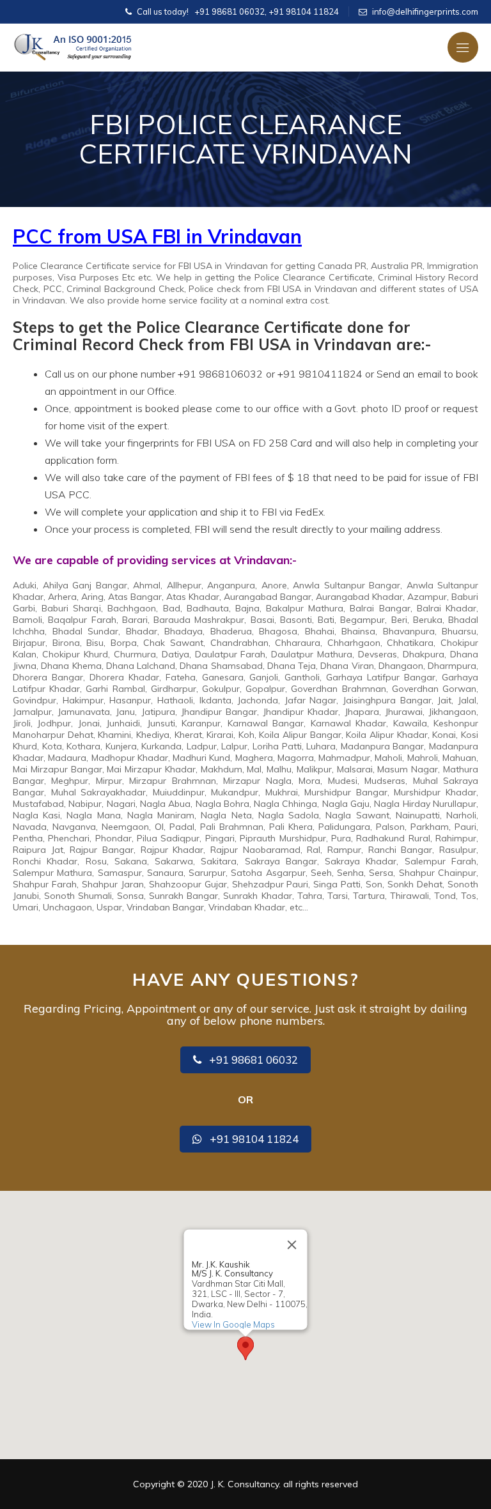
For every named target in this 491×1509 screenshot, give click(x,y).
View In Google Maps (233, 1324)
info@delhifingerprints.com (425, 11)
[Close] (292, 1245)
